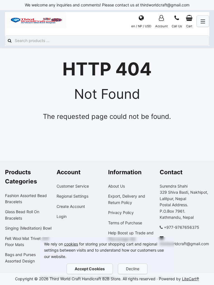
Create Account (71, 206)
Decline (132, 268)
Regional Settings (72, 196)
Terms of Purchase (125, 222)
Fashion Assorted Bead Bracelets (26, 198)
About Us (116, 186)
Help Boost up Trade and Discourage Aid (131, 235)
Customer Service (73, 186)
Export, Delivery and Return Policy (126, 199)
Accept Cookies (90, 268)
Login (62, 216)
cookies (71, 244)
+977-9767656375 (181, 227)
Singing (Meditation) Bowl (28, 228)
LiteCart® (190, 278)
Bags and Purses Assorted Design (20, 257)
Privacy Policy (121, 212)
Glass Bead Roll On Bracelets (22, 214)
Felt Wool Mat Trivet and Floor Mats (27, 241)
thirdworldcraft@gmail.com (184, 243)
